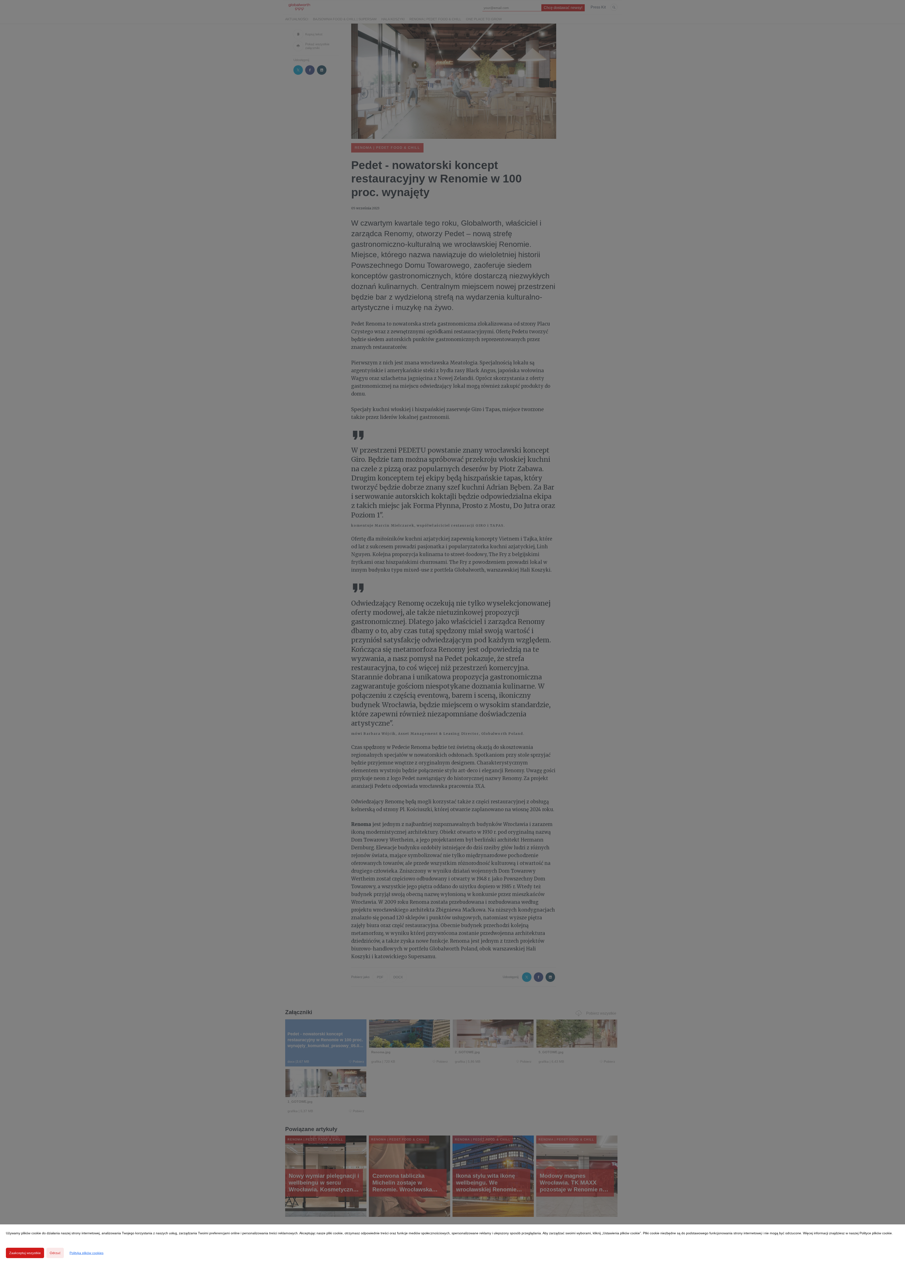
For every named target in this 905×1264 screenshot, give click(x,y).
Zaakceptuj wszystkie (25, 1253)
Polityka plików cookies (86, 1253)
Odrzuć (55, 1253)
